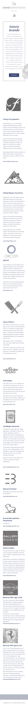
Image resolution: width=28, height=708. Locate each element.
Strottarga (14, 75)
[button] (14, 15)
